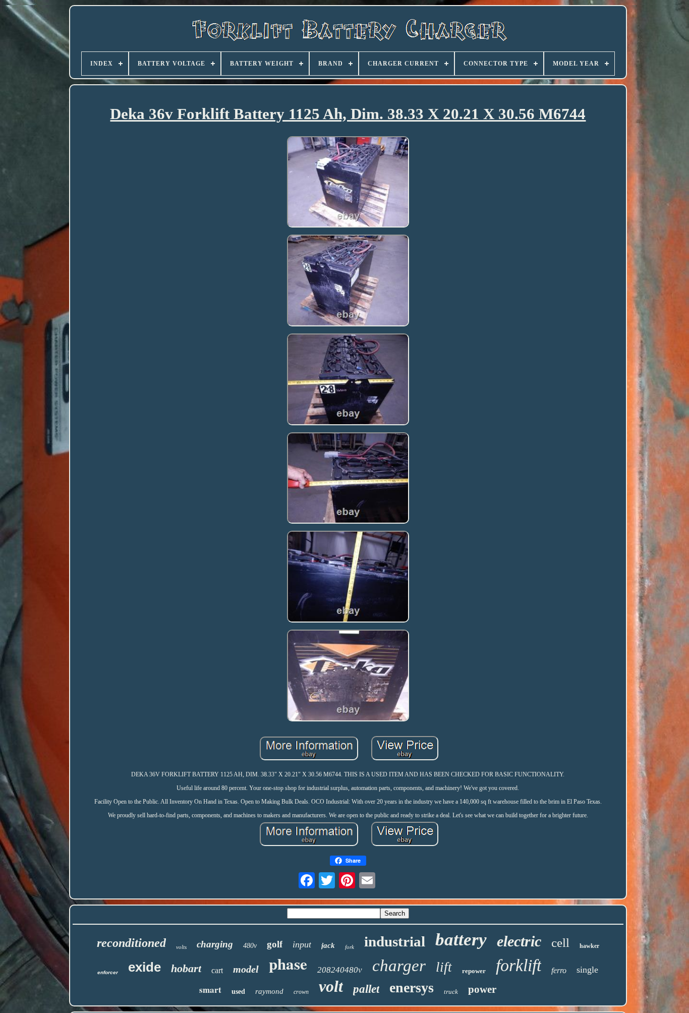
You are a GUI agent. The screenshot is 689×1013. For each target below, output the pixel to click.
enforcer (107, 972)
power (482, 989)
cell (560, 942)
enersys (411, 987)
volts (181, 947)
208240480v (339, 970)
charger (399, 965)
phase (288, 963)
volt (331, 986)
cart (217, 970)
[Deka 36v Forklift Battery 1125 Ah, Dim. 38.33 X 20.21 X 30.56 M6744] (348, 183)
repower (474, 971)
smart (210, 989)
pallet (366, 989)
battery (461, 939)
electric (519, 941)
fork (349, 947)
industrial (394, 941)
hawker (589, 945)
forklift (518, 965)
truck (451, 991)
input (302, 944)
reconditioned (131, 942)
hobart (186, 968)
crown (301, 991)
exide (144, 967)
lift (444, 967)
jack (328, 945)
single (587, 970)
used (238, 991)
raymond (269, 991)
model (246, 969)
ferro (558, 970)
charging (215, 944)
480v (250, 945)
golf (274, 944)
